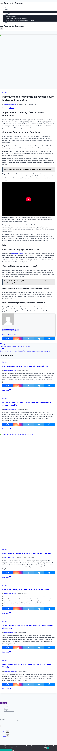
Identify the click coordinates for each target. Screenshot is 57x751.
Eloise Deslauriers (9, 557)
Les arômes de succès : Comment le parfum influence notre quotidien (20, 20)
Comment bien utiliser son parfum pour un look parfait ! (26, 553)
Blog (5, 7)
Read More (6, 390)
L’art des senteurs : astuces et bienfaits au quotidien (16, 18)
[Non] (13, 750)
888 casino (8, 11)
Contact (6, 709)
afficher (11, 108)
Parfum (4, 92)
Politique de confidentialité (6, 750)
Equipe (6, 707)
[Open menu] (1, 28)
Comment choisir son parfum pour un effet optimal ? (15, 345)
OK (47, 748)
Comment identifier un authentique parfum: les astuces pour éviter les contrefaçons (25, 350)
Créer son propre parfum (11, 16)
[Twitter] (28, 338)
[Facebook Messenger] (49, 338)
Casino (4, 731)
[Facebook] (7, 338)
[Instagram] (18, 338)
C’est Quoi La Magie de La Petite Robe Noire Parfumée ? (26, 589)
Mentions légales (9, 711)
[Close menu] (0, 726)
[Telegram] (39, 338)
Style (5, 22)
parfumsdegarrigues (10, 104)
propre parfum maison (17, 253)
